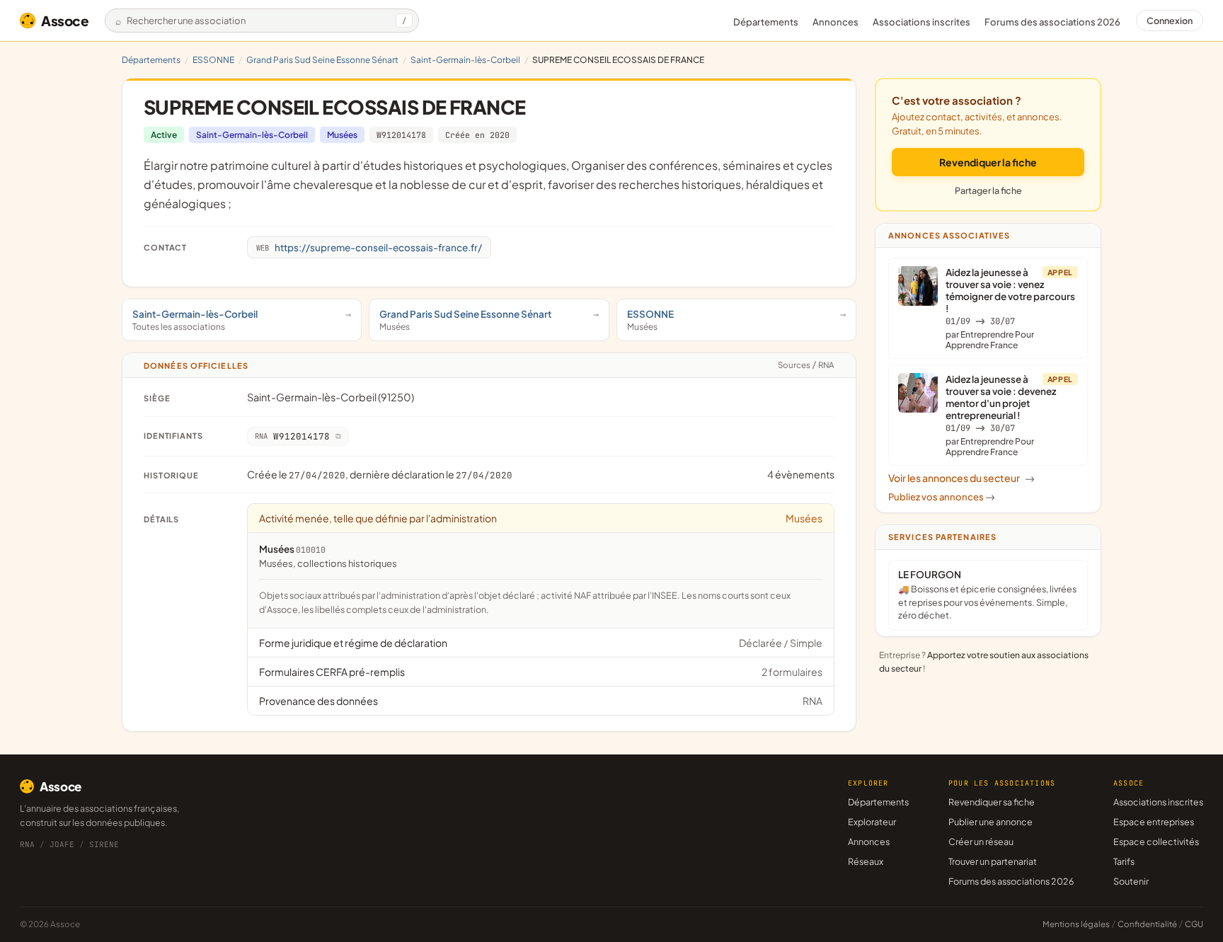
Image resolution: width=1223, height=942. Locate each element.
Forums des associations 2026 (1011, 881)
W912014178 (401, 135)
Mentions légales (1076, 924)
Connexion (1170, 20)
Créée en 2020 (477, 135)
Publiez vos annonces (941, 496)
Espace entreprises (1153, 821)
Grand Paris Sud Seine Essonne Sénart (322, 59)
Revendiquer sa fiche (991, 802)
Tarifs (1124, 861)
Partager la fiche (988, 190)
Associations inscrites (921, 22)
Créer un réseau (981, 841)
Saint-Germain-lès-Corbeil (465, 59)
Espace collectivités (1156, 841)
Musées (342, 135)
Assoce (65, 20)
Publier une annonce (990, 821)
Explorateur (872, 821)
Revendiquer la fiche (988, 162)
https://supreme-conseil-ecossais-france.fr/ (369, 247)
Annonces (836, 22)
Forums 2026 (1052, 22)
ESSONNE (213, 59)
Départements (765, 22)
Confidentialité (1147, 924)
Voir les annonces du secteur (961, 477)
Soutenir (1131, 881)
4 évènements (800, 474)
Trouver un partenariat (992, 861)
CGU (1194, 924)
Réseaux (865, 861)
